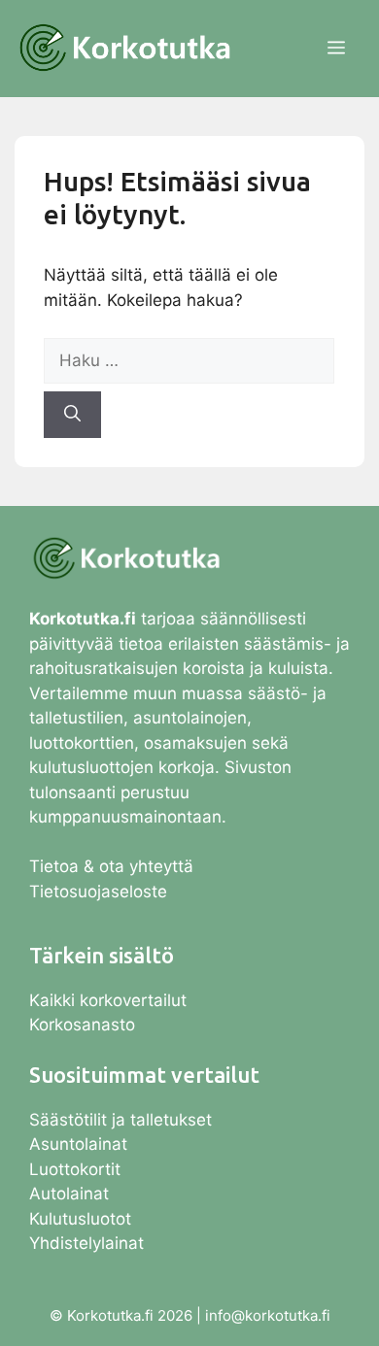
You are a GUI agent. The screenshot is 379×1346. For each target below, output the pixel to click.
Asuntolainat (78, 1144)
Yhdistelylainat (86, 1243)
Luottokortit (77, 1169)
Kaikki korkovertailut (108, 1000)
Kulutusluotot (80, 1218)
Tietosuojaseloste (98, 891)
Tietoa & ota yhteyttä (111, 866)
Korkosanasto (82, 1024)
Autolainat (69, 1193)
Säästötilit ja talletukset (120, 1119)
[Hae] (72, 414)
